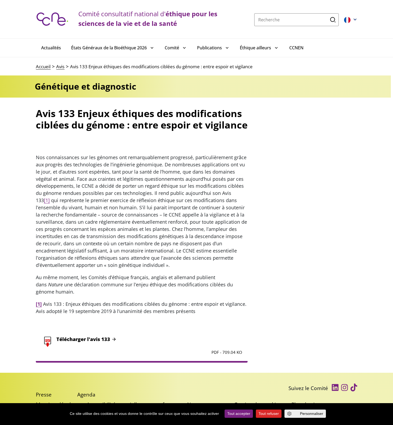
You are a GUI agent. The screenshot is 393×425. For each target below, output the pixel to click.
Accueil (43, 66)
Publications (209, 48)
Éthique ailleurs (255, 48)
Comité (172, 48)
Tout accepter (238, 413)
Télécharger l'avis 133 (83, 339)
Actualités (51, 48)
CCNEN (296, 48)
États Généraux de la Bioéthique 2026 (109, 48)
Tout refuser (269, 413)
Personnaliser (311, 413)
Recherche (333, 19)
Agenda (86, 394)
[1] (47, 200)
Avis (60, 66)
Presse (44, 394)
